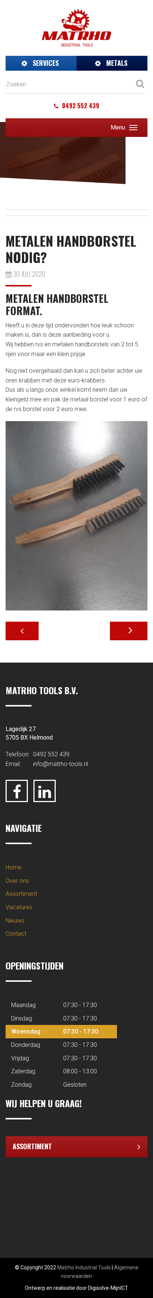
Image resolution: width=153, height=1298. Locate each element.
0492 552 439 (80, 105)
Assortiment (21, 893)
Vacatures (19, 907)
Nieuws (15, 920)
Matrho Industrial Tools (84, 1267)
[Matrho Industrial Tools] (76, 27)
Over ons (17, 880)
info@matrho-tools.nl (60, 763)
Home (14, 867)
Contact (16, 933)
